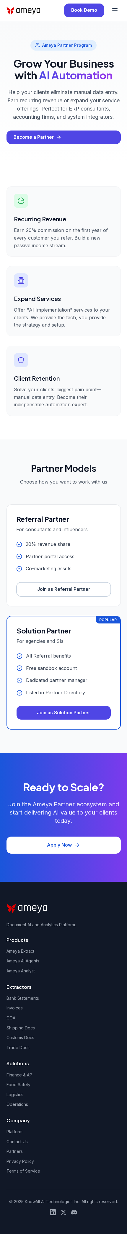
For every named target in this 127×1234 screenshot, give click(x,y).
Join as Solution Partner (63, 712)
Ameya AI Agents (22, 960)
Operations (17, 1104)
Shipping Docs (20, 1027)
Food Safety (18, 1084)
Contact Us (17, 1141)
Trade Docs (18, 1047)
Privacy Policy (20, 1161)
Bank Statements (22, 998)
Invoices (14, 1007)
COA (10, 1017)
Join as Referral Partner (63, 589)
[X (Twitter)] (63, 1212)
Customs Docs (20, 1037)
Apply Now (59, 845)
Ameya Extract (20, 951)
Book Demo (84, 10)
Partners (14, 1151)
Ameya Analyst (20, 970)
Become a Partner (34, 137)
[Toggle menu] (115, 10)
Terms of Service (23, 1170)
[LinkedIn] (53, 1212)
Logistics (14, 1094)
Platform (14, 1131)
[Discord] (74, 1212)
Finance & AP (19, 1074)
